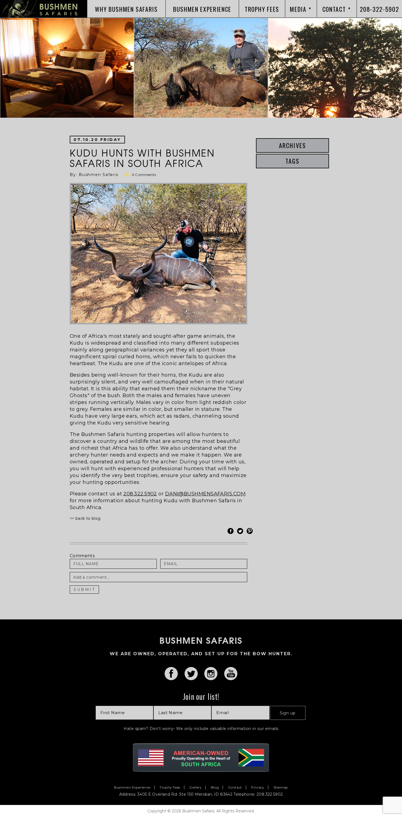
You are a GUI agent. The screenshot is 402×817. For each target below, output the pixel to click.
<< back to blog (85, 518)
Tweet (241, 531)
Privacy (257, 787)
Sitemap (280, 787)
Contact (235, 787)
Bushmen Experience (132, 787)
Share (231, 531)
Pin (250, 531)
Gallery (195, 787)
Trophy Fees (169, 787)
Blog (215, 787)
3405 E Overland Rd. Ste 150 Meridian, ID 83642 (184, 794)
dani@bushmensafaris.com (205, 494)
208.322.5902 (140, 494)
